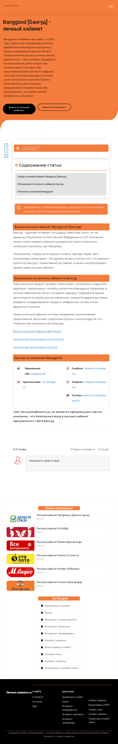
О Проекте (37, 697)
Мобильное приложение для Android (38, 339)
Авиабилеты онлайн (57, 605)
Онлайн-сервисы (55, 661)
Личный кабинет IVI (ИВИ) (52, 528)
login (34, 706)
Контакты (37, 701)
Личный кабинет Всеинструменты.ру (59, 542)
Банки (48, 612)
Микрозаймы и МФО (58, 647)
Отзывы (103, 449)
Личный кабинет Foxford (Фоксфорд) (59, 582)
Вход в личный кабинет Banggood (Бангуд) (42, 176)
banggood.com (30, 149)
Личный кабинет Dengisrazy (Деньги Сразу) (63, 515)
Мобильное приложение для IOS (35, 347)
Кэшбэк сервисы (55, 640)
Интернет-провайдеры (59, 633)
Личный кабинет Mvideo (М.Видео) (58, 568)
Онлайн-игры (53, 654)
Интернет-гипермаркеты (61, 619)
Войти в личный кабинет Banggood (37, 331)
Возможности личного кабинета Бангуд (41, 184)
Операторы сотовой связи (62, 668)
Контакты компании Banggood (36, 191)
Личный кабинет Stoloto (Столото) (58, 555)
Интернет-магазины (57, 626)
